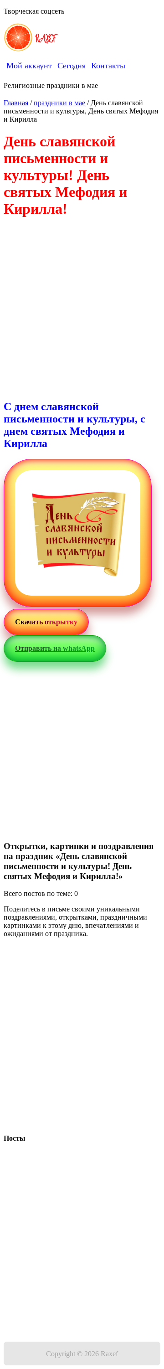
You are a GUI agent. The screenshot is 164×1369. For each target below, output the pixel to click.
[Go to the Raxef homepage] (18, 38)
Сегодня (71, 65)
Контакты (108, 65)
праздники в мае (59, 103)
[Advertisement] (82, 309)
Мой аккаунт (29, 65)
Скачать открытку (46, 622)
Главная (16, 103)
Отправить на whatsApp (55, 648)
